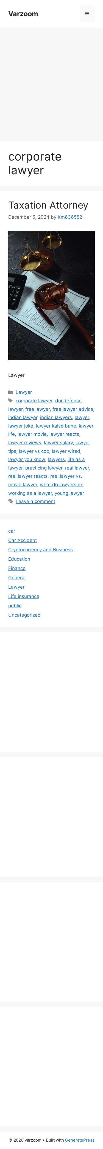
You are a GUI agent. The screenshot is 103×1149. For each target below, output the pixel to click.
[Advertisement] (51, 81)
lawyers (56, 459)
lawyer (82, 417)
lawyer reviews (24, 442)
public (14, 605)
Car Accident (22, 540)
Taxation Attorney (48, 205)
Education (19, 559)
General (17, 577)
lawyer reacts (64, 434)
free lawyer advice (72, 409)
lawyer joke (20, 426)
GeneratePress (79, 1140)
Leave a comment (35, 501)
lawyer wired (66, 451)
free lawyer (37, 409)
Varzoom (23, 14)
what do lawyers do (61, 484)
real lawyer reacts (28, 476)
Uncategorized (24, 615)
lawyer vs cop (34, 451)
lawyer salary (58, 442)
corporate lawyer (34, 400)
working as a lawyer (30, 493)
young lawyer (69, 493)
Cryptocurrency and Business (40, 549)
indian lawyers (56, 417)
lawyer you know (26, 459)
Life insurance (23, 596)
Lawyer (24, 392)
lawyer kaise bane (56, 426)
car (11, 531)
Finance (17, 568)
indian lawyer (22, 417)
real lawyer (77, 468)
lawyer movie (32, 434)
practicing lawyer (43, 468)
